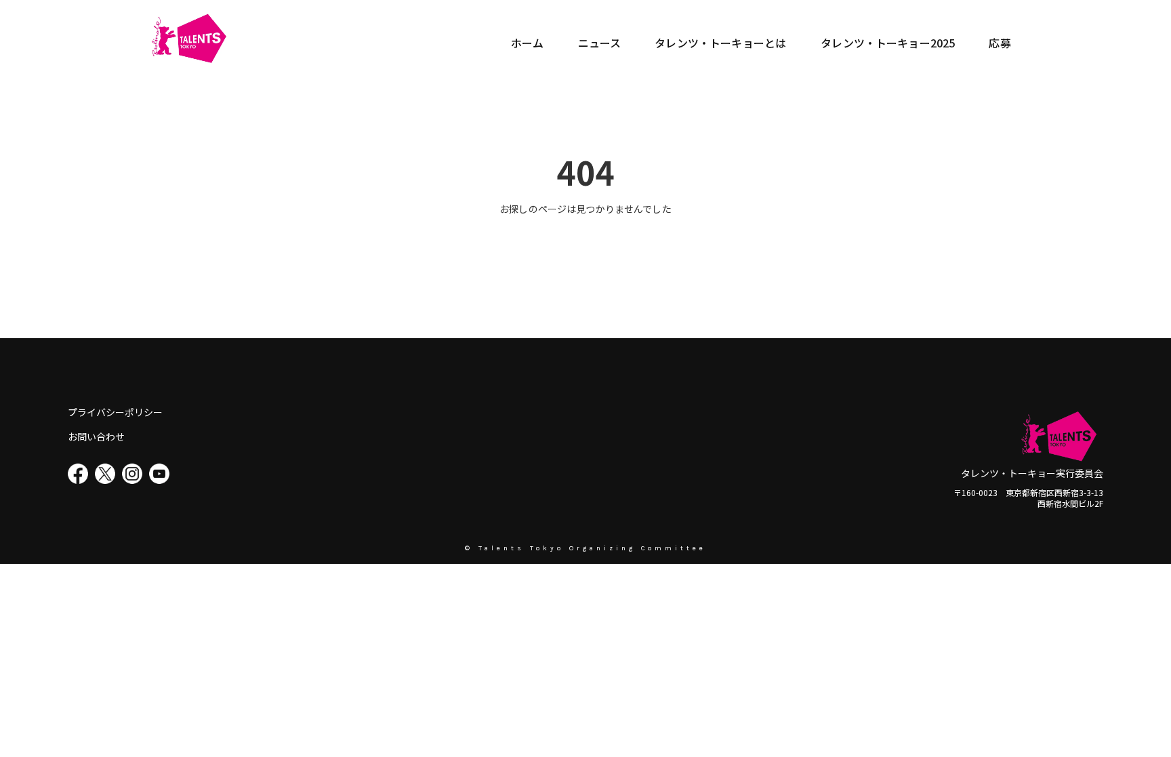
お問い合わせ (96, 436)
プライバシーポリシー (115, 412)
